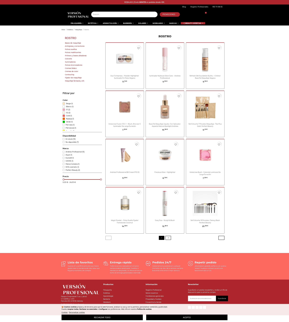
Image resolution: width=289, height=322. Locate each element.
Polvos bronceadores (73, 65)
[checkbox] (64, 103)
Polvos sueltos (71, 49)
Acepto (187, 317)
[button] (170, 14)
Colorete (68, 59)
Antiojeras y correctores (74, 46)
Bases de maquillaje (73, 43)
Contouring (69, 75)
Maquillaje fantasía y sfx (74, 81)
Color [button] (65, 100)
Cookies (65, 312)
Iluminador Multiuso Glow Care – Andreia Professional (164, 77)
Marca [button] (66, 149)
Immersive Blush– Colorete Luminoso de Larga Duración (205, 173)
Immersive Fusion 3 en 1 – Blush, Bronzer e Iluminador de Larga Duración (125, 125)
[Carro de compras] (205, 14)
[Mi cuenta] (189, 14)
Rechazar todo (102, 317)
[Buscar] (154, 14)
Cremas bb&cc (71, 68)
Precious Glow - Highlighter (164, 172)
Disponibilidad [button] (69, 136)
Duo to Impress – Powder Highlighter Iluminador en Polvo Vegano (125, 77)
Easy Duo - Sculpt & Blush (165, 220)
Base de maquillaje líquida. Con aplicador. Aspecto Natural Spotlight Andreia (165, 125)
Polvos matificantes (73, 52)
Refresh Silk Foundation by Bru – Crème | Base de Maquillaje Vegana (205, 77)
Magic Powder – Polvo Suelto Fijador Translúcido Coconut (125, 221)
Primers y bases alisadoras (76, 56)
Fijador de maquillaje (73, 78)
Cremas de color (71, 71)
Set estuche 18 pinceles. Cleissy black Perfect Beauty (205, 221)
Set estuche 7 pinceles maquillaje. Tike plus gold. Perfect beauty (205, 125)
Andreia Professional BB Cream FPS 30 (124, 172)
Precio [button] (66, 176)
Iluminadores (70, 62)
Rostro (70, 38)
